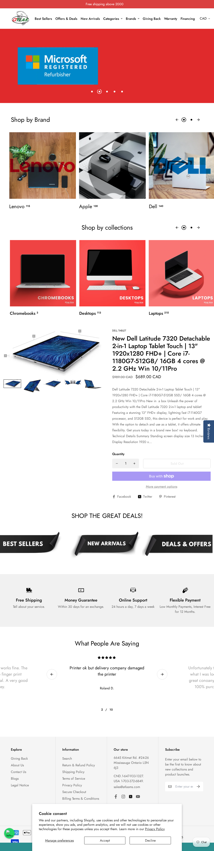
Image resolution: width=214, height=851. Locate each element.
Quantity (118, 454)
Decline (150, 840)
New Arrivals (90, 18)
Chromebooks (24, 313)
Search (67, 758)
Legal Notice (20, 785)
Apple (88, 206)
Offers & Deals (66, 18)
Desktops (90, 313)
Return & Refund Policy (78, 765)
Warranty (170, 18)
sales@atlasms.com (127, 786)
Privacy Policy (155, 829)
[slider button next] (198, 120)
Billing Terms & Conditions (80, 798)
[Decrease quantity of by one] (116, 463)
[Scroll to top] (206, 828)
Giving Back (152, 18)
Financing (188, 18)
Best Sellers (43, 18)
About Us (17, 765)
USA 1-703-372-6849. (129, 781)
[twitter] (130, 796)
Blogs (15, 778)
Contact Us (18, 771)
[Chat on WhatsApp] (9, 833)
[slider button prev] (177, 120)
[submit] (198, 786)
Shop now (25, 74)
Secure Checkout (74, 791)
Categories (111, 18)
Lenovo (19, 206)
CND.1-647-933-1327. (129, 776)
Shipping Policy (73, 771)
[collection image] (42, 165)
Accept (105, 840)
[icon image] (105, 545)
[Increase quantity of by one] (134, 463)
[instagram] (123, 796)
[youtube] (138, 796)
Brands (131, 18)
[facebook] (116, 796)
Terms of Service (73, 778)
